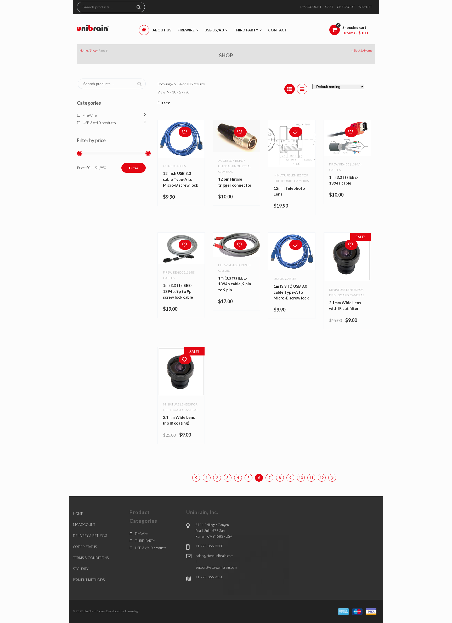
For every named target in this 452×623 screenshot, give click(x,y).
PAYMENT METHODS (89, 580)
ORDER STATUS (85, 547)
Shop (93, 50)
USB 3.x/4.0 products (99, 122)
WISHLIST (365, 7)
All (188, 92)
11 (311, 477)
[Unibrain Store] (93, 27)
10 (301, 477)
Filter (133, 168)
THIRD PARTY (145, 541)
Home (84, 50)
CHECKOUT (346, 7)
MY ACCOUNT (310, 7)
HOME (78, 513)
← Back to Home (361, 50)
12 (322, 477)
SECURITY (80, 569)
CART (329, 7)
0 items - (355, 33)
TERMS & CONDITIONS (91, 558)
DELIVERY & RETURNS (90, 535)
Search (141, 7)
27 (181, 92)
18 (174, 92)
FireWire (90, 115)
